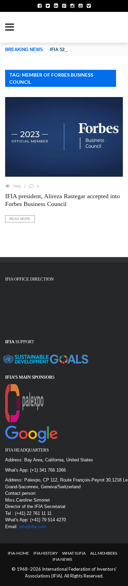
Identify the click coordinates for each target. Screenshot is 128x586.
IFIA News (62, 559)
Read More (20, 219)
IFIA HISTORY (45, 553)
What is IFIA (74, 553)
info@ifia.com (32, 526)
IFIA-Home (18, 553)
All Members (103, 553)
